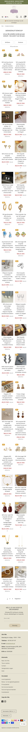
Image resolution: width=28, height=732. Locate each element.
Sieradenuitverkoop (9, 26)
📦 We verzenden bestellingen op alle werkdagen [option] (14, 21)
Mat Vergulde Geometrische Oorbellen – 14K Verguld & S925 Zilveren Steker (20, 340)
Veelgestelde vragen (7, 668)
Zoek (3, 671)
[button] (7, 16)
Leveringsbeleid (6, 679)
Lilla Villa (17, 727)
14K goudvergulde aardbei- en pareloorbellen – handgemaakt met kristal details (7, 128)
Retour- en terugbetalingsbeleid (10, 682)
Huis (2, 26)
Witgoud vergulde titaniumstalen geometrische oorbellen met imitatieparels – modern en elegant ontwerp (20, 309)
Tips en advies (6, 663)
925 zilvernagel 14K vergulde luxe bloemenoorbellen (20, 458)
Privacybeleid (5, 684)
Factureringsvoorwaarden (9, 689)
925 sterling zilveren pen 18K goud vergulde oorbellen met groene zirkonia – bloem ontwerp (7, 65)
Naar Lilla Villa (5, 660)
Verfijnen (7, 42)
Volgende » (18, 598)
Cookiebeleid (5, 692)
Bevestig (14, 625)
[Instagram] (5, 701)
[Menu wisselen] (2, 16)
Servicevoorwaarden (7, 687)
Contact (4, 666)
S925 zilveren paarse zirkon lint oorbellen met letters (7, 368)
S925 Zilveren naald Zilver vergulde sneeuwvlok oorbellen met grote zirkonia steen (7, 188)
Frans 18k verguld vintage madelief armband (7, 489)
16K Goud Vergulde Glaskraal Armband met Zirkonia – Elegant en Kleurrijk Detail (20, 97)
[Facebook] (2, 701)
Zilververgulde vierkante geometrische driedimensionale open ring (20, 518)
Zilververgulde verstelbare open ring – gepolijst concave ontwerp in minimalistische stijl (20, 582)
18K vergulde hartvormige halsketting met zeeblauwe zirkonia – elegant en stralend (7, 551)
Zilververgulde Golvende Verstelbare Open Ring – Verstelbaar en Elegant (21, 128)
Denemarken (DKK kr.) (8, 711)
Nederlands (5, 715)
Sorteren (20, 42)
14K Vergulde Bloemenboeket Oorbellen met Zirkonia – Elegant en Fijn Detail (20, 188)
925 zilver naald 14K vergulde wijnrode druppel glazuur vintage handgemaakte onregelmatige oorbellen (7, 520)
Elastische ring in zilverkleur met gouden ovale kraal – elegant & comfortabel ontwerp (7, 582)
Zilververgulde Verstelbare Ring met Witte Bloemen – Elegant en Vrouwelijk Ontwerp (7, 340)
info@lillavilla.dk (10, 643)
